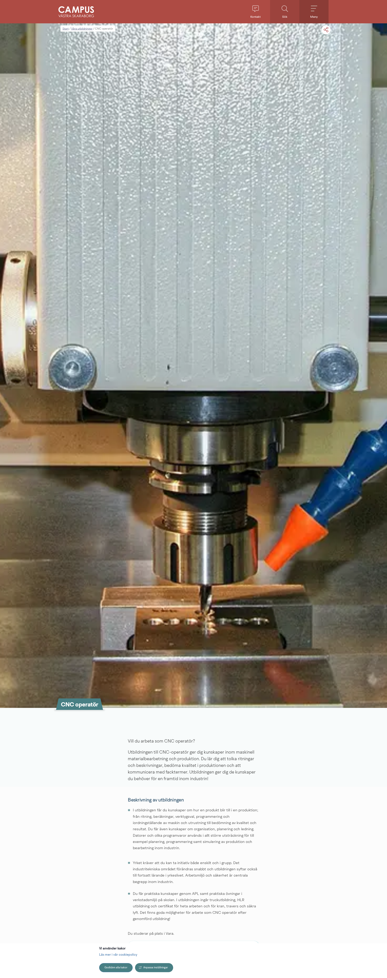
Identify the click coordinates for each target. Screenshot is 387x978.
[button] (255, 11)
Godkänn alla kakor (115, 967)
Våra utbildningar (82, 28)
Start (65, 28)
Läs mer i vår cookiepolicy (118, 954)
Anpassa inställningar (155, 967)
